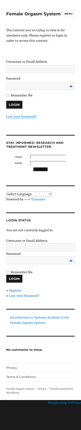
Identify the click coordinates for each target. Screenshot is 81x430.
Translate (38, 199)
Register (15, 290)
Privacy (11, 368)
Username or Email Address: (27, 241)
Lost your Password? (21, 116)
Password (13, 78)
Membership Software (64, 403)
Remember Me (21, 95)
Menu (68, 13)
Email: (18, 163)
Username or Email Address (26, 61)
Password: (13, 254)
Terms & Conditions (21, 377)
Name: (19, 156)
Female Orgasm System (33, 13)
